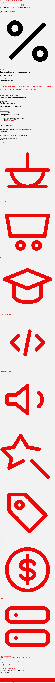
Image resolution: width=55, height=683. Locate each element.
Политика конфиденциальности (18, 661)
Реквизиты (3, 674)
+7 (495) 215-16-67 (11, 119)
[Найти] (5, 3)
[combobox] (15, 5)
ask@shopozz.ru (10, 120)
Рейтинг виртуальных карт (9, 668)
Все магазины (6, 664)
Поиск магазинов (4, 5)
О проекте (2, 661)
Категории (7, 1)
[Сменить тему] (2, 3)
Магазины (2, 1)
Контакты (7, 661)
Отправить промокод (5, 112)
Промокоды (8, 657)
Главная (2, 657)
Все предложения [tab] (4, 11)
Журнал (13, 1)
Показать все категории (6, 656)
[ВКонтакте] (3, 122)
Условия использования (7, 76)
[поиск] (13, 682)
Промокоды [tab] (12, 11)
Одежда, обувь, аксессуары (18, 657)
